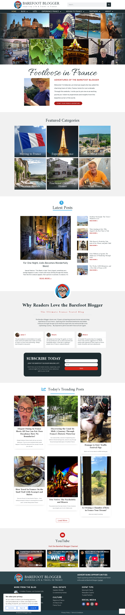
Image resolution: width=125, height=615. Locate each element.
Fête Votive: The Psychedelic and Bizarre (62, 501)
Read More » (46, 278)
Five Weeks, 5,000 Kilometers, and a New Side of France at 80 (100, 267)
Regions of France (58, 600)
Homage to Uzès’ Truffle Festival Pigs (96, 446)
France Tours (57, 605)
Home (14, 11)
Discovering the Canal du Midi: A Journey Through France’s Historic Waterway (62, 431)
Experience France (50, 11)
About (108, 11)
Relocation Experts (88, 593)
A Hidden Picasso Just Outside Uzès (32, 591)
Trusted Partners (87, 595)
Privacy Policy (65, 612)
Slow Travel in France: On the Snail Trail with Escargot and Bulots (29, 492)
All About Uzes (57, 603)
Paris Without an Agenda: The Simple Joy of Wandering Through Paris (100, 255)
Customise (11, 608)
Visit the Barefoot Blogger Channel (63, 546)
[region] (22, 603)
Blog (23, 11)
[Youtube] (62, 535)
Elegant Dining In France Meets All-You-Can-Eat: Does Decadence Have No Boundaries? (29, 432)
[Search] (109, 4)
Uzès (35, 11)
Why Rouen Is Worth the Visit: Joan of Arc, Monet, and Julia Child (100, 242)
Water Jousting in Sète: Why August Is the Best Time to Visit (99, 230)
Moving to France (74, 11)
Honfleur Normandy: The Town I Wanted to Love (100, 218)
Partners (93, 11)
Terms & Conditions (77, 612)
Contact (100, 580)
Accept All (33, 608)
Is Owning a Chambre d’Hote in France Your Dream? (95, 509)
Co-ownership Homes (60, 593)
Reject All (22, 608)
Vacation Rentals (58, 590)
